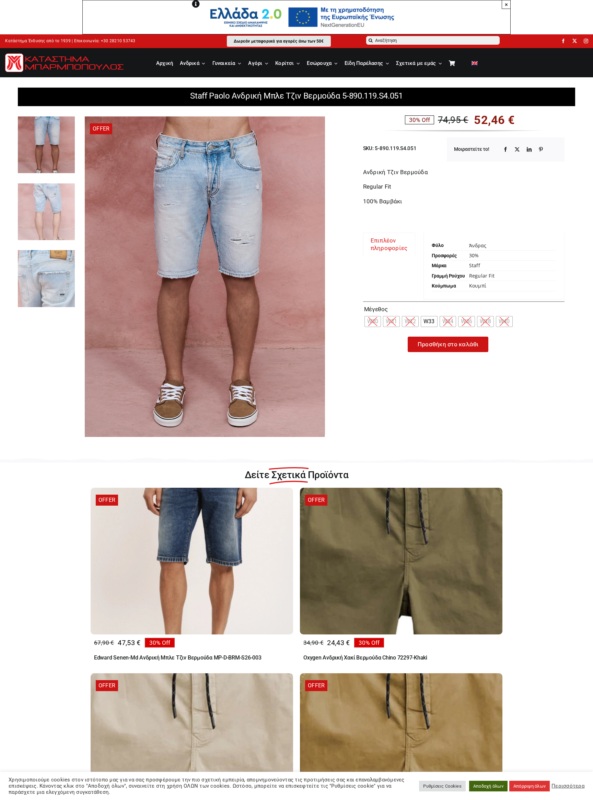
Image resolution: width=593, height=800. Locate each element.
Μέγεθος (376, 309)
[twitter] (574, 41)
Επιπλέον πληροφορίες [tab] (389, 244)
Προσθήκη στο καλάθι (448, 344)
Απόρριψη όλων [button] (529, 786)
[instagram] (586, 41)
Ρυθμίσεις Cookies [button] (442, 786)
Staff (474, 265)
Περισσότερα (567, 786)
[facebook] (563, 41)
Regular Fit (482, 275)
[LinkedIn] (529, 149)
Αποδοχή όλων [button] (488, 786)
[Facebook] (505, 149)
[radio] (373, 321)
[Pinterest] (541, 149)
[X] (517, 149)
